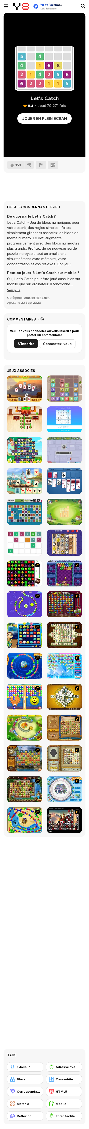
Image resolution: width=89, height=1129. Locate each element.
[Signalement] (41, 165)
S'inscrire (26, 344)
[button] (13, 290)
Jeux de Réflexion (36, 297)
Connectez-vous (57, 344)
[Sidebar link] (6, 6)
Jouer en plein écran (44, 118)
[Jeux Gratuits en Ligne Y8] (21, 6)
